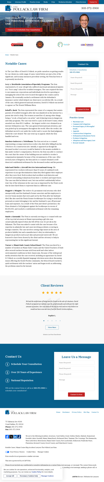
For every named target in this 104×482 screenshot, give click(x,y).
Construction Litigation (82, 133)
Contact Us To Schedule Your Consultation (24, 30)
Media (46, 2)
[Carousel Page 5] (60, 321)
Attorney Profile (20, 2)
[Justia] (19, 437)
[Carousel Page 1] (44, 321)
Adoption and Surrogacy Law (84, 140)
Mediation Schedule (65, 2)
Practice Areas (35, 2)
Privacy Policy (77, 412)
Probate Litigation (80, 138)
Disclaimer (66, 412)
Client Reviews (81, 2)
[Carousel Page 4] (56, 321)
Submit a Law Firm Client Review (52, 334)
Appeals (76, 131)
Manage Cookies (43, 452)
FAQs (53, 2)
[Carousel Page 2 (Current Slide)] (48, 321)
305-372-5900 (90, 8)
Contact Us (93, 2)
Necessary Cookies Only (29, 476)
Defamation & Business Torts (84, 136)
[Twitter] (11, 437)
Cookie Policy (31, 452)
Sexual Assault (78, 143)
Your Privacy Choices (17, 452)
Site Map (86, 412)
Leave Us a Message (76, 357)
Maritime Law (78, 122)
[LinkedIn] (15, 437)
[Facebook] (7, 437)
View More (52, 327)
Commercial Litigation (81, 124)
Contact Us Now (83, 109)
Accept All (10, 476)
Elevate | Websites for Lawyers (85, 477)
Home (9, 2)
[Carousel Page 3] (52, 321)
